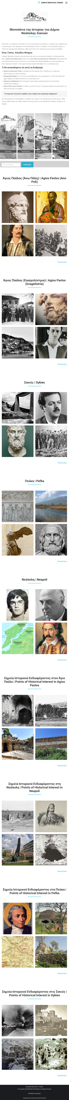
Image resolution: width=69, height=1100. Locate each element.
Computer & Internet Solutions (38, 1098)
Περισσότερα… (62, 262)
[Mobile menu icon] (66, 2)
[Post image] (18, 207)
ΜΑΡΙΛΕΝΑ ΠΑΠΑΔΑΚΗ (34, 1093)
